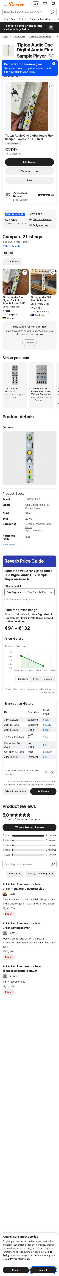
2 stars (7, 849)
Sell (36, 4)
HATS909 (9, 391)
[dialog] (29, 1254)
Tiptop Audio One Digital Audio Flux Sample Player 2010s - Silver (29, 137)
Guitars (22, 19)
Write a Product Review (29, 827)
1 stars (6, 854)
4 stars (7, 840)
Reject (15, 1270)
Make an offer (29, 171)
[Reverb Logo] (17, 4)
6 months (23, 679)
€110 (45, 736)
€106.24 (47, 751)
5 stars (7, 835)
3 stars (7, 845)
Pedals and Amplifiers (40, 19)
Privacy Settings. (20, 1259)
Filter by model (12, 586)
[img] (44, 194)
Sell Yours (43, 791)
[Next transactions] (52, 772)
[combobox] (26, 592)
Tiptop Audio (32, 498)
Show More (9, 544)
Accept (43, 1270)
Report (9, 914)
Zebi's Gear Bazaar (20, 194)
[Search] (52, 12)
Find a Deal (9, 19)
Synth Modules (34, 530)
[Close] (54, 64)
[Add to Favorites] (51, 55)
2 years (48, 679)
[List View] (11, 252)
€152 (46, 729)
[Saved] (45, 3)
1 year (36, 679)
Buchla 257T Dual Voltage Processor (41, 392)
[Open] (51, 592)
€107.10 (47, 724)
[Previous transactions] (46, 772)
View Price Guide (15, 791)
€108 (46, 719)
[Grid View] (5, 252)
